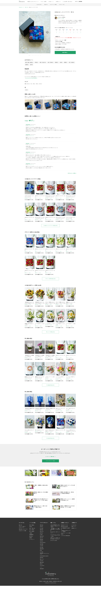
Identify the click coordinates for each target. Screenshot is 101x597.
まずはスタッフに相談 (22, 530)
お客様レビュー (74, 528)
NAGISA (41, 526)
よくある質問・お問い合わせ (67, 1)
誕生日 (31, 64)
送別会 (61, 62)
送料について (74, 526)
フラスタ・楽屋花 (43, 1)
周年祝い (36, 62)
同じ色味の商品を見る (50, 438)
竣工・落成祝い (71, 62)
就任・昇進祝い (50, 62)
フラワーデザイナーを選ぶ (50, 460)
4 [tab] (33, 55)
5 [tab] (35, 55)
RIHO (41, 550)
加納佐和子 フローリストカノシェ (44, 554)
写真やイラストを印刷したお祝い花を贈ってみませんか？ (55, 538)
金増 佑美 (41, 557)
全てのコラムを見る (53, 540)
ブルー (26, 89)
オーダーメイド (31, 125)
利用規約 (50, 581)
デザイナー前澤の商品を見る (50, 278)
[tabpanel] (34, 32)
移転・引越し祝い (43, 62)
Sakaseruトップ (21, 7)
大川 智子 (41, 545)
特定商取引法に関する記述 (57, 581)
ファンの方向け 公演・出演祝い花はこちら (50, 578)
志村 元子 (41, 537)
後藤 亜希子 (42, 548)
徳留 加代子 (42, 536)
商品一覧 (45, 4)
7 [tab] (38, 55)
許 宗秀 (41, 534)
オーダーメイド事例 (53, 4)
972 (63, 18)
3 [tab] (32, 55)
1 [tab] (29, 55)
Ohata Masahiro (42, 542)
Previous (22, 32)
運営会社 (40, 581)
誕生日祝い (31, 536)
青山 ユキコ (42, 559)
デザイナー (61, 17)
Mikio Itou (41, 531)
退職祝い (65, 62)
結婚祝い (26, 64)
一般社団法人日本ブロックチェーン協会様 (65, 531)
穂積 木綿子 (42, 562)
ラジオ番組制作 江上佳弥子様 (65, 529)
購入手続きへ (65, 52)
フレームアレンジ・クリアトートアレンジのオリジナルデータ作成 (55, 535)
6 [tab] (37, 55)
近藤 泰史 (41, 539)
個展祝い (56, 62)
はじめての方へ (39, 4)
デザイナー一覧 (61, 4)
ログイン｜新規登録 (78, 1)
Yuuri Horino (42, 565)
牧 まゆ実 (41, 528)
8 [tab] (40, 55)
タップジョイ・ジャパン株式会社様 (65, 533)
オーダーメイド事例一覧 (50, 456)
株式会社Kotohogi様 (64, 526)
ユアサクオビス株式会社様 (65, 535)
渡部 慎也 (41, 529)
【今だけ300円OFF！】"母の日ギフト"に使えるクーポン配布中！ (54, 526)
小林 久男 (41, 560)
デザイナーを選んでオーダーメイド (22, 527)
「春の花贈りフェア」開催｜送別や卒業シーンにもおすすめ (55, 529)
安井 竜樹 (41, 547)
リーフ (41, 567)
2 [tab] (30, 55)
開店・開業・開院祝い (29, 62)
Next (47, 32)
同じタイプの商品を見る (50, 331)
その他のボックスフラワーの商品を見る (50, 225)
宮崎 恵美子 (42, 568)
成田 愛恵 (41, 544)
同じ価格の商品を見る (50, 385)
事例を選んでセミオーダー (23, 529)
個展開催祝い (31, 534)
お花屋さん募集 (45, 581)
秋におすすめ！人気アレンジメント (55, 532)
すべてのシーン (32, 539)
